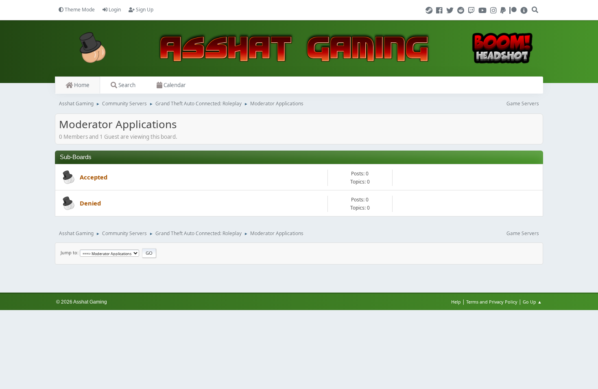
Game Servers (522, 103)
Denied (90, 203)
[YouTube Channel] (483, 10)
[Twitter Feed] (451, 10)
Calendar (174, 85)
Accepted (93, 177)
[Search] (535, 6)
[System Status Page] (524, 10)
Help (456, 302)
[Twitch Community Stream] (472, 10)
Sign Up (144, 9)
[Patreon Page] (514, 10)
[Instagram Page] (494, 10)
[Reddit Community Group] (462, 10)
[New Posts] (67, 177)
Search (126, 85)
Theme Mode (79, 9)
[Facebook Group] (440, 10)
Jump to (69, 252)
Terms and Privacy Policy (491, 302)
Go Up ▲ (533, 302)
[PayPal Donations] (504, 10)
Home (81, 85)
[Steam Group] (430, 10)
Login (114, 9)
